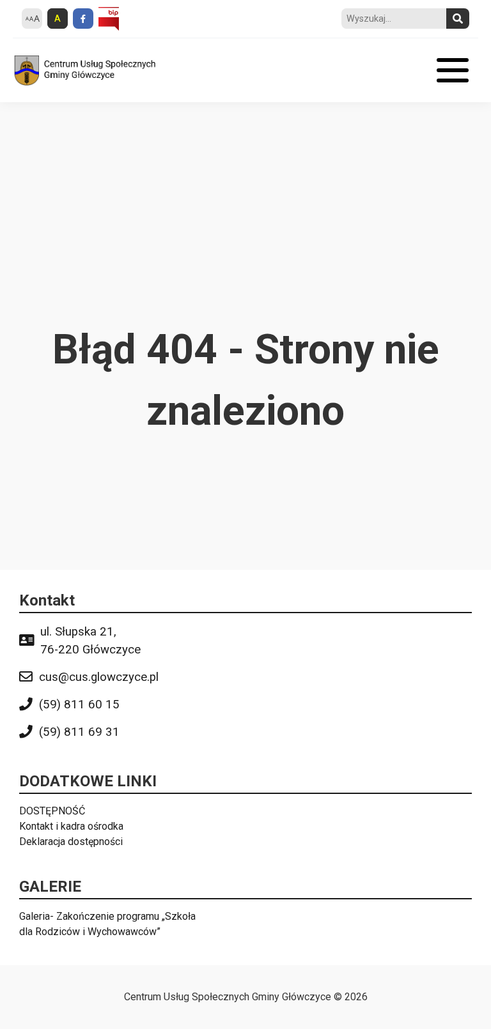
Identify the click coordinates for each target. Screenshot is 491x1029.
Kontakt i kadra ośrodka (71, 826)
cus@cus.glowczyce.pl (99, 677)
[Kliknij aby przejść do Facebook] (83, 18)
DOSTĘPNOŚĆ (52, 811)
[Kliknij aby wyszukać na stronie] (457, 18)
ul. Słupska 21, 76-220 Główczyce (90, 641)
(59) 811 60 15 (79, 704)
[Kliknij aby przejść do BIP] (108, 19)
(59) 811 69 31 (79, 732)
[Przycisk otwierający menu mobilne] (453, 70)
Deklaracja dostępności (71, 841)
